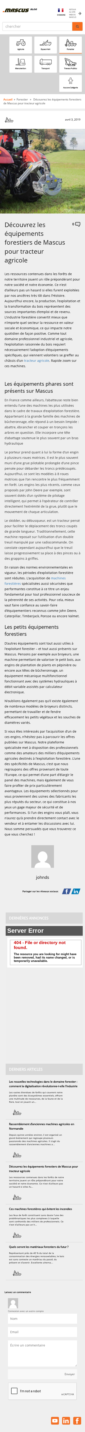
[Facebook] (66, 892)
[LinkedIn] (75, 892)
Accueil (7, 99)
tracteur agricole (36, 360)
